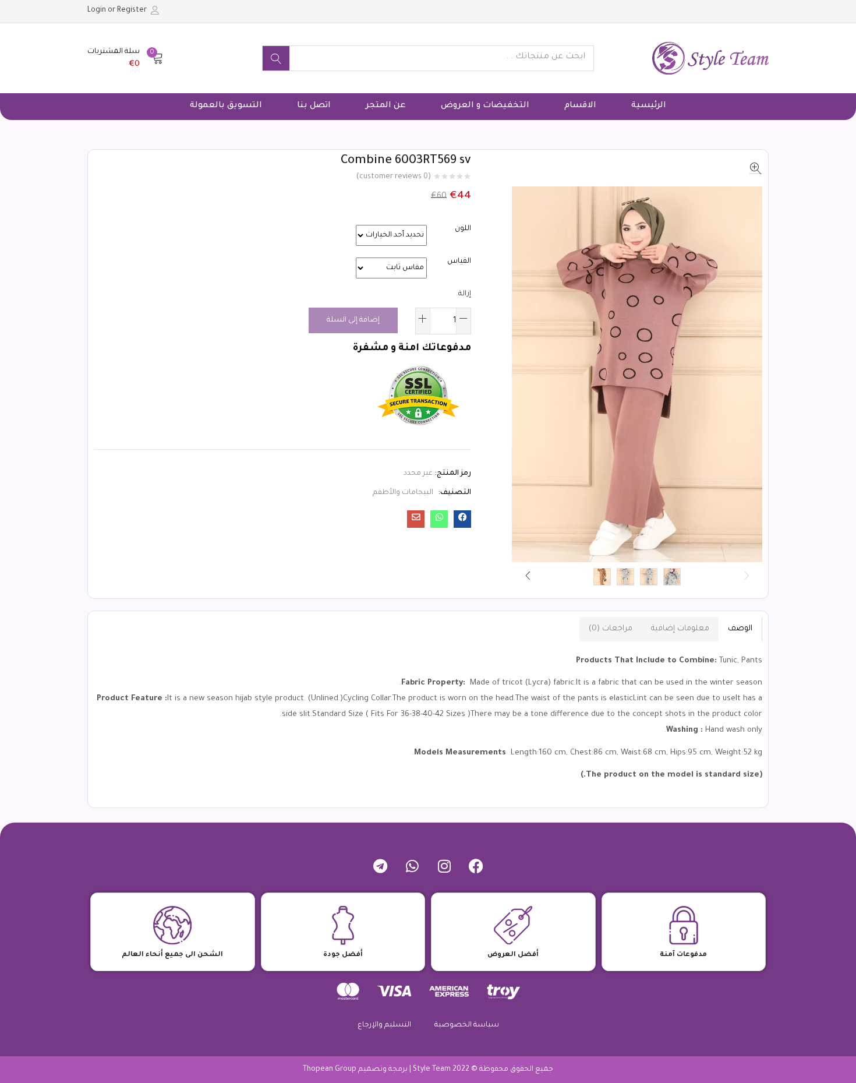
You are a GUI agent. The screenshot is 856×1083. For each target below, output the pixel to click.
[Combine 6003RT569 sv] (462, 519)
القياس (459, 261)
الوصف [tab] (740, 629)
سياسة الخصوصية (466, 1025)
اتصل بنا (314, 106)
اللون (463, 229)
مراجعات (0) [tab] (610, 629)
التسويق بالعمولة (226, 106)
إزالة (464, 294)
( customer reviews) (393, 177)
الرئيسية (648, 106)
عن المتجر (386, 106)
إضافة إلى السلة (353, 320)
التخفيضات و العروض (485, 106)
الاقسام (580, 106)
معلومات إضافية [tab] (680, 629)
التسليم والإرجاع (384, 1025)
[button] (125, 58)
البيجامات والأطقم (403, 493)
